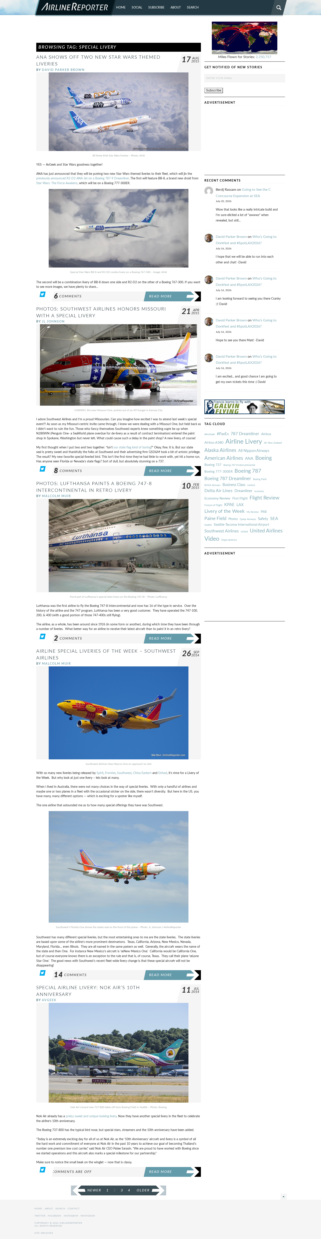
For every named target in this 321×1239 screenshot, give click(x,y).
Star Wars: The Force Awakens (57, 183)
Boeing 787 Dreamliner (227, 478)
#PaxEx (223, 434)
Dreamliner (243, 491)
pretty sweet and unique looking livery (91, 1116)
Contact (74, 1209)
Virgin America (229, 540)
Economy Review (217, 498)
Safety (263, 519)
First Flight (240, 498)
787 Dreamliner (245, 434)
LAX (240, 505)
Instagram (71, 1216)
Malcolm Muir (56, 496)
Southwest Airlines (221, 531)
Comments (68, 296)
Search (193, 7)
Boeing (263, 458)
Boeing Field (259, 479)
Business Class (234, 485)
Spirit (100, 773)
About (176, 7)
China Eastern (142, 773)
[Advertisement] (118, 31)
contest (251, 485)
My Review (253, 512)
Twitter (40, 1216)
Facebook (54, 1216)
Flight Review (264, 498)
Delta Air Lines (218, 491)
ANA (249, 458)
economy (259, 491)
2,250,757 (263, 57)
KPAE (229, 505)
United (244, 531)
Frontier (110, 773)
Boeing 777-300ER (218, 471)
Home (121, 7)
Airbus (266, 434)
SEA (274, 519)
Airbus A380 (213, 442)
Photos (233, 519)
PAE (264, 511)
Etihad (162, 773)
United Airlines (266, 531)
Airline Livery (243, 441)
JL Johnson (53, 321)
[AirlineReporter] (75, 8)
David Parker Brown (63, 70)
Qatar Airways (248, 519)
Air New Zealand (273, 443)
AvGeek (49, 1000)
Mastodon (88, 1216)
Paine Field (215, 518)
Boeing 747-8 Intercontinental (239, 465)
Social (137, 7)
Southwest (124, 773)
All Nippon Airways (253, 451)
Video (211, 539)
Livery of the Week (224, 511)
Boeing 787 (248, 471)
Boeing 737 (212, 465)
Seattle (208, 525)
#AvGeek (209, 434)
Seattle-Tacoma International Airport (241, 524)
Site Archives (44, 1233)
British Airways (212, 485)
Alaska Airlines (220, 450)
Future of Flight (213, 505)
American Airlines (223, 458)
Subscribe (156, 7)
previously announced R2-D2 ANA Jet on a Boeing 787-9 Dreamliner (82, 178)
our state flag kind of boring (132, 447)
